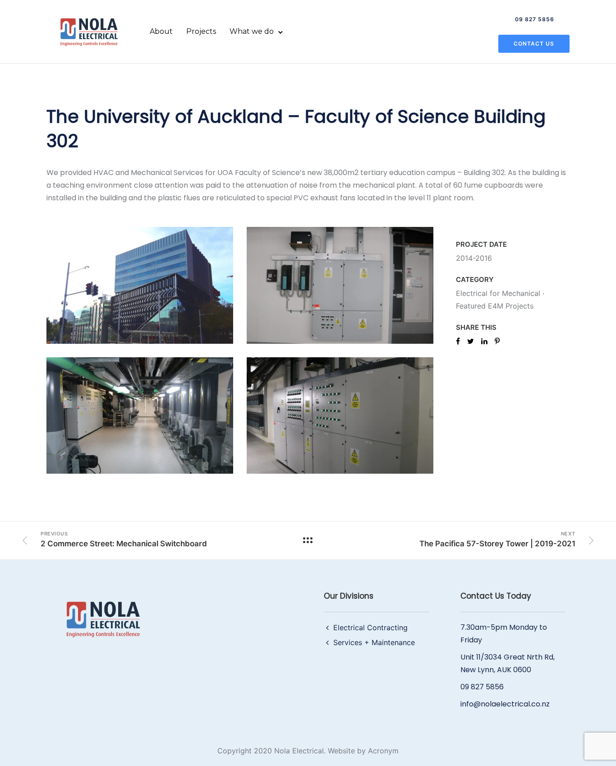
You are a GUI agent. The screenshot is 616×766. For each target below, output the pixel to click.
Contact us (534, 43)
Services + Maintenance (374, 642)
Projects (201, 31)
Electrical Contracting (370, 627)
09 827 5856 (534, 19)
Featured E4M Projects (494, 305)
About (161, 31)
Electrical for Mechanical (498, 293)
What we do (252, 31)
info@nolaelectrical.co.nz (505, 704)
